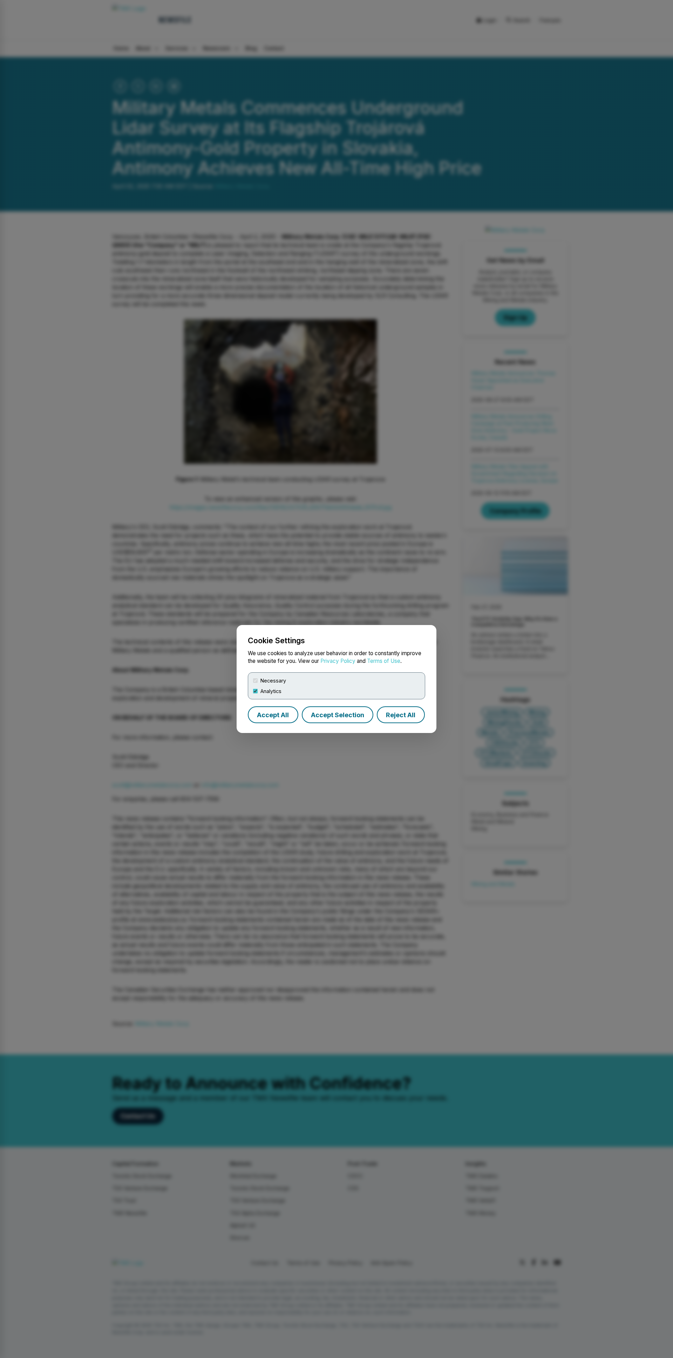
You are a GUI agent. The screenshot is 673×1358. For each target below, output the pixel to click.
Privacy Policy (337, 661)
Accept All (273, 715)
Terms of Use (383, 661)
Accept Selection (337, 715)
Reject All (400, 715)
